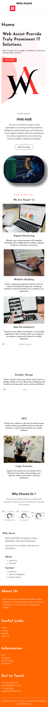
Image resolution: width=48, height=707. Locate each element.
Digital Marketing (24, 236)
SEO (24, 419)
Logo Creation (24, 466)
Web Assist (24, 3)
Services (12, 563)
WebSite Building (24, 279)
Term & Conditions (17, 574)
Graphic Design (24, 375)
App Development (24, 327)
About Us (13, 560)
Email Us (12, 572)
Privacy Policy (15, 577)
